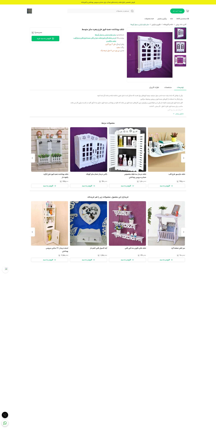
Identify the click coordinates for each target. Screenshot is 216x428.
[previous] (183, 158)
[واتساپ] (5, 423)
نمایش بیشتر (180, 114)
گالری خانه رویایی (181, 24)
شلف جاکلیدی (111, 41)
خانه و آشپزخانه (168, 24)
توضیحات (180, 87)
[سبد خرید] (187, 11)
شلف (110, 38)
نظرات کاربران (154, 87)
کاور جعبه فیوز (89, 38)
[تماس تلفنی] (5, 415)
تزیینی (114, 38)
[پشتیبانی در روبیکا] (5, 269)
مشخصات (168, 87)
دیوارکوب (76, 38)
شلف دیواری (98, 38)
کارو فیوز (105, 38)
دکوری (82, 38)
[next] (32, 158)
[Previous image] (130, 55)
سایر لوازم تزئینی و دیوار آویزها (139, 24)
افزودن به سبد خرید (44, 38)
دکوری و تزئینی (156, 24)
